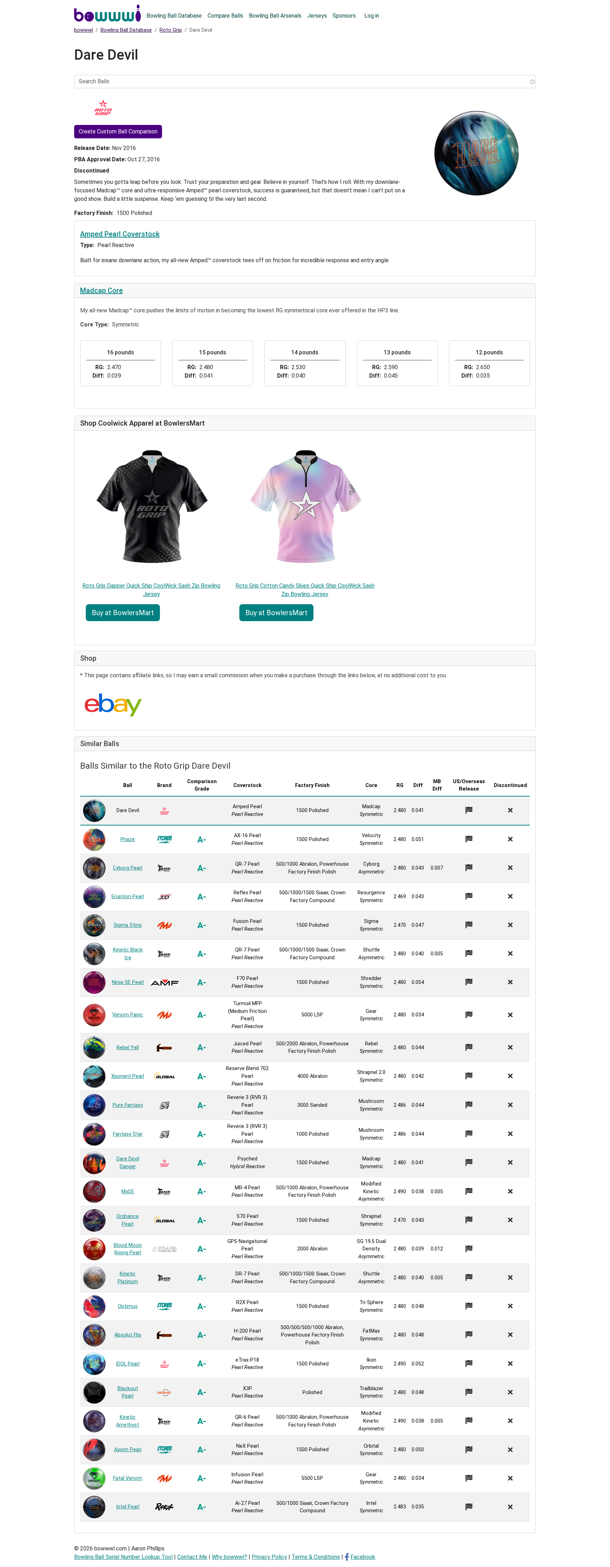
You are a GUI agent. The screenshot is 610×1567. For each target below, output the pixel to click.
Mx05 (127, 1192)
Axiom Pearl (128, 1450)
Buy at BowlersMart (123, 612)
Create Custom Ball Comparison (118, 131)
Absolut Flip (127, 1335)
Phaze (127, 839)
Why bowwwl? (229, 1557)
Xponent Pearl (127, 1076)
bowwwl (83, 30)
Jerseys (317, 15)
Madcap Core (101, 290)
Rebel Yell (127, 1048)
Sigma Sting (128, 925)
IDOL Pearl (127, 1364)
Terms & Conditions (316, 1557)
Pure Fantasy (128, 1105)
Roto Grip (171, 30)
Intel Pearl (127, 1507)
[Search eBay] (113, 705)
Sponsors (344, 15)
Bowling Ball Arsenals (275, 15)
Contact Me (192, 1557)
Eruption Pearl (128, 897)
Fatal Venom (127, 1478)
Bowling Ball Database (174, 15)
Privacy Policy (269, 1557)
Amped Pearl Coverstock (120, 234)
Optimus (128, 1306)
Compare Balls (225, 15)
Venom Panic (127, 1015)
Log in (371, 15)
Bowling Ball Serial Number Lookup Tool (123, 1557)
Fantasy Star (128, 1134)
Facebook (363, 1557)
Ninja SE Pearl (128, 982)
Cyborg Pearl (127, 868)
